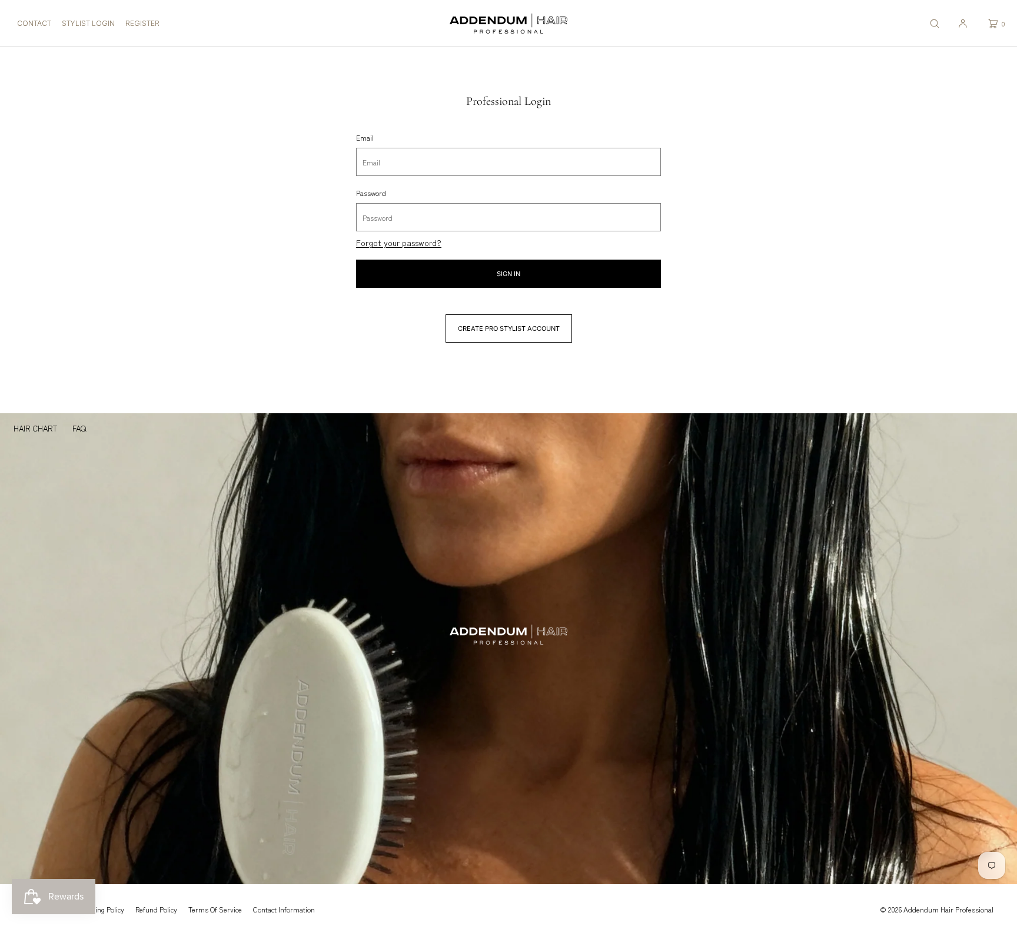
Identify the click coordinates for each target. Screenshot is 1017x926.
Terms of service (215, 909)
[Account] (963, 23)
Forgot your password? (398, 242)
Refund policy (156, 909)
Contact (34, 23)
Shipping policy (100, 909)
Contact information (284, 909)
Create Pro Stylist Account (509, 328)
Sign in (508, 274)
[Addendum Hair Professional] (508, 23)
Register (142, 23)
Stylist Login (88, 23)
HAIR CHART (35, 428)
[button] (934, 23)
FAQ (79, 428)
